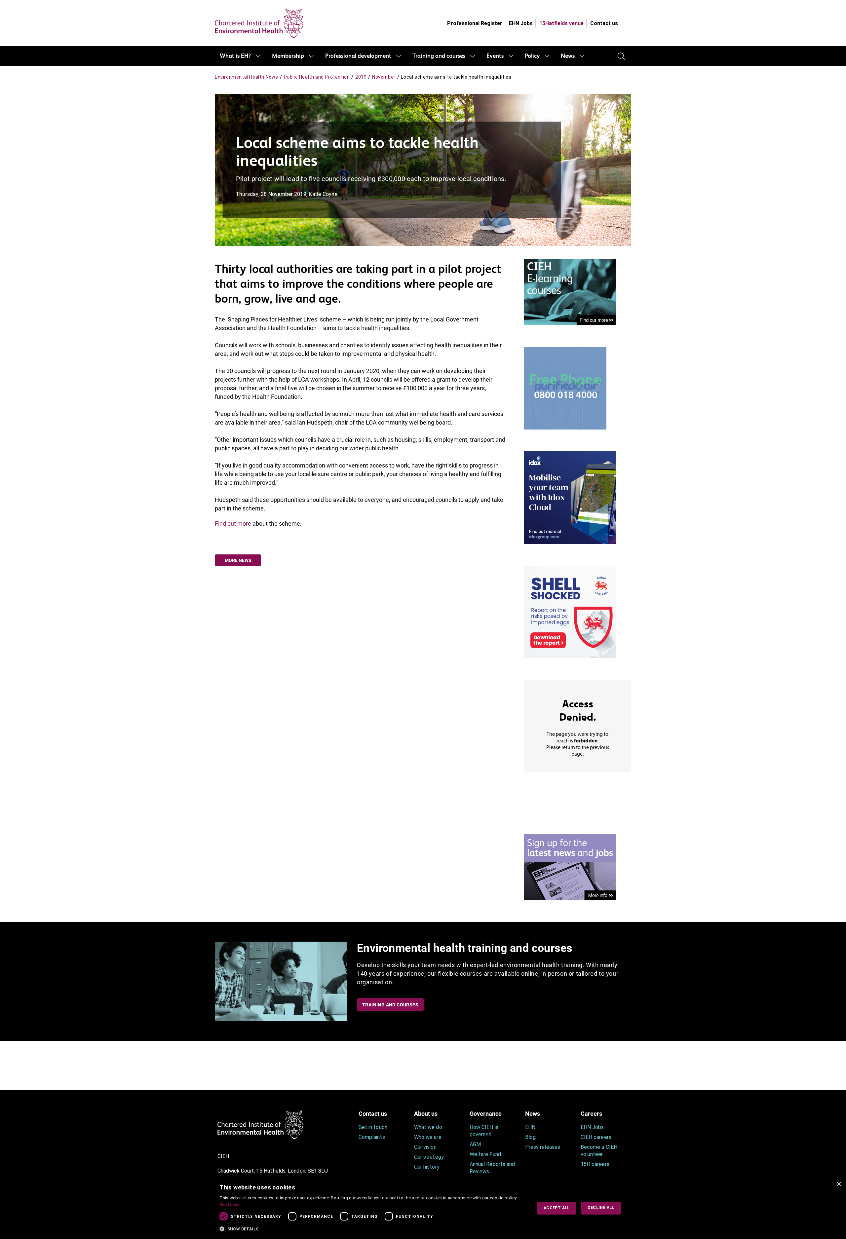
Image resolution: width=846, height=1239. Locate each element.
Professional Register (474, 23)
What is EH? (235, 56)
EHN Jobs (521, 23)
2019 (360, 77)
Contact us (604, 23)
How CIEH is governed (484, 1131)
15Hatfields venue (561, 23)
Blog (530, 1137)
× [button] (838, 1184)
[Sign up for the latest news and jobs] (570, 866)
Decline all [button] (601, 1207)
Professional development (358, 56)
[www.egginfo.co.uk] (570, 611)
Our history (427, 1167)
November (384, 77)
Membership (288, 56)
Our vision (425, 1147)
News (568, 56)
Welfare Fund (485, 1154)
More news (238, 560)
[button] (370, 1229)
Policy (532, 56)
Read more (229, 1204)
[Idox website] (570, 497)
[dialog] (423, 1208)
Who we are (428, 1137)
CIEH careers (596, 1137)
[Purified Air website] (565, 387)
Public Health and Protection (317, 77)
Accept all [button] (557, 1208)
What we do (428, 1127)
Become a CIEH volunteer (599, 1150)
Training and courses (438, 56)
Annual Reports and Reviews (492, 1168)
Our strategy (429, 1157)
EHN (530, 1127)
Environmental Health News (246, 77)
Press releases (542, 1147)
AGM (475, 1144)
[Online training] (570, 291)
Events (495, 56)
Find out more (233, 523)
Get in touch (373, 1127)
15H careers (595, 1164)
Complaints (372, 1137)
